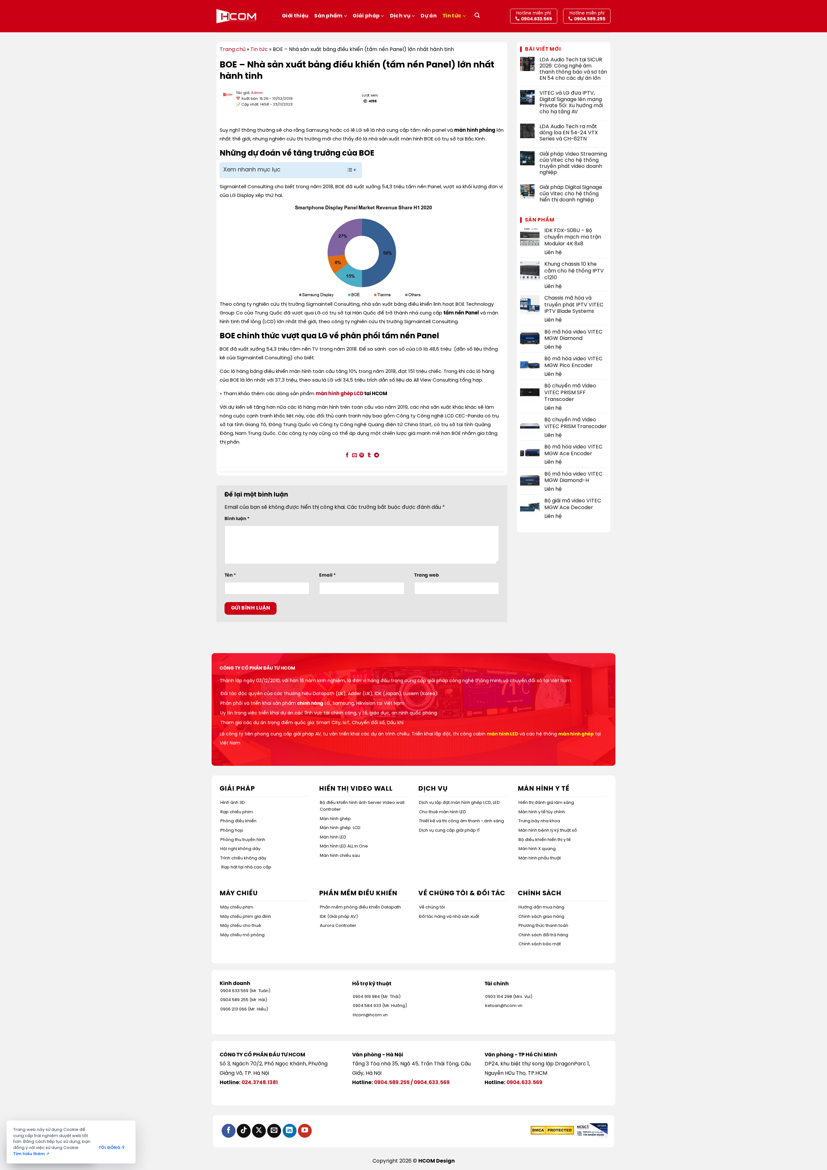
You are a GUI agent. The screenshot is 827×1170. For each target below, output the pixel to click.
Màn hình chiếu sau (340, 856)
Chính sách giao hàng (541, 917)
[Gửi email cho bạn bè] (354, 455)
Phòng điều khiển (238, 821)
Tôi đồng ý (112, 1148)
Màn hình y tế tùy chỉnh (541, 812)
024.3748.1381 (260, 1082)
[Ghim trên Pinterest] (361, 455)
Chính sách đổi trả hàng (543, 935)
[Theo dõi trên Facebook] (229, 1131)
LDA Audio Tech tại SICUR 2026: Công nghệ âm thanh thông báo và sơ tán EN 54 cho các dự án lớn (573, 69)
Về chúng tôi (432, 907)
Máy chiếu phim (236, 907)
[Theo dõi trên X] (259, 1131)
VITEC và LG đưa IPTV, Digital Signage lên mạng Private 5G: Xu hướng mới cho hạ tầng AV (571, 102)
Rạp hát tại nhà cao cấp (246, 867)
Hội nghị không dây (240, 849)
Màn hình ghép (335, 819)
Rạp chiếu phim (236, 812)
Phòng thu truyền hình (242, 840)
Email (327, 575)
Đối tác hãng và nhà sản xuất (449, 917)
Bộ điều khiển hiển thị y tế (544, 840)
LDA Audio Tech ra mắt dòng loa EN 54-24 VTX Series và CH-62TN (568, 133)
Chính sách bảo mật (539, 944)
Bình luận (237, 518)
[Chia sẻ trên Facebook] (347, 455)
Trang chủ (233, 49)
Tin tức (452, 16)
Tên (230, 575)
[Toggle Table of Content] (347, 170)
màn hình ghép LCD (339, 393)
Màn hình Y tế (544, 788)
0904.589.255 (392, 1082)
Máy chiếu (239, 893)
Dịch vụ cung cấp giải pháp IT (449, 830)
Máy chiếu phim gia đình (245, 917)
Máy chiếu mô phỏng (242, 935)
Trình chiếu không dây (243, 858)
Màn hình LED (333, 837)
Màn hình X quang (537, 849)
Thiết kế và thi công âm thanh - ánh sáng (461, 821)
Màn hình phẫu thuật (539, 858)
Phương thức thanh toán (543, 926)
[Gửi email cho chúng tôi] (274, 1131)
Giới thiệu (295, 16)
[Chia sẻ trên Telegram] (376, 455)
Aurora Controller (338, 926)
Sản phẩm (328, 16)
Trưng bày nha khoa (539, 821)
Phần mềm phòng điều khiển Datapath (360, 907)
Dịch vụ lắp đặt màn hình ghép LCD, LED (459, 803)
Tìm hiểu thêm (31, 1154)
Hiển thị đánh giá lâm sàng (546, 803)
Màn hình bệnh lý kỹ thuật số (547, 830)
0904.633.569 (432, 1082)
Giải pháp (366, 16)
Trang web (426, 575)
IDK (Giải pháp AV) (339, 917)
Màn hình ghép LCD (340, 828)
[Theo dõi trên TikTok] (244, 1131)
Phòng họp (231, 830)
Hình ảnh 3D (232, 803)
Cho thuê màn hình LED (442, 812)
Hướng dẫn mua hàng (541, 907)
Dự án (429, 16)
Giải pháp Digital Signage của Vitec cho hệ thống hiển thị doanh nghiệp (570, 193)
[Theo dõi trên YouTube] (305, 1131)
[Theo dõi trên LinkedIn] (290, 1131)
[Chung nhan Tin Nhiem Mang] (591, 1130)
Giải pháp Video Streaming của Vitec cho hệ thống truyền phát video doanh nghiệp (573, 163)
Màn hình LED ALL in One (344, 846)
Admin (257, 93)
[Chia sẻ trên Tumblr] (369, 455)
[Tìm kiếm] (477, 16)
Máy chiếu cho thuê (240, 926)
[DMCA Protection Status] (552, 1130)
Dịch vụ (400, 16)
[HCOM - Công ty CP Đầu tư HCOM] (236, 16)
